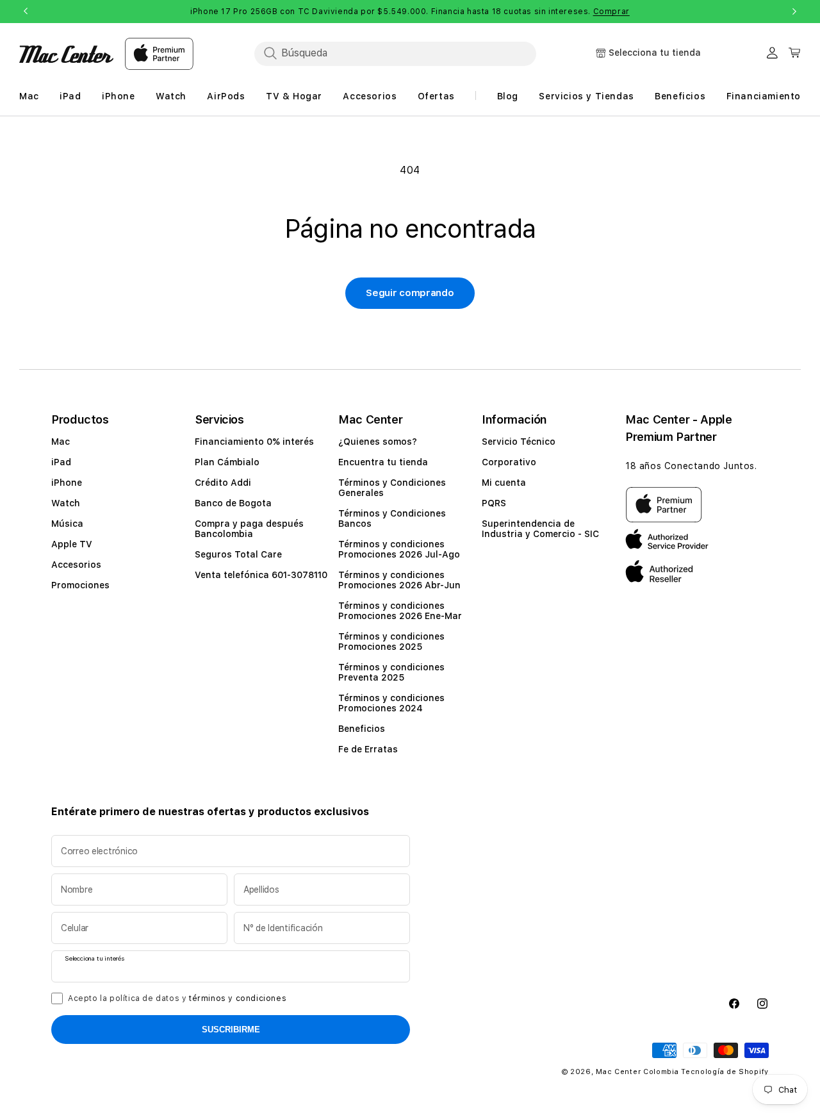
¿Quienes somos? (377, 441)
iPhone (66, 482)
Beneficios (361, 729)
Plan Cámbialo (227, 462)
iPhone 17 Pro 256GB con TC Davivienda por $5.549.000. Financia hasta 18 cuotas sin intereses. (410, 11)
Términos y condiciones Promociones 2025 (391, 641)
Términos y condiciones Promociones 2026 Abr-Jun (399, 580)
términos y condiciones (237, 998)
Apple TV (71, 544)
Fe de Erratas (368, 749)
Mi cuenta (504, 482)
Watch (65, 503)
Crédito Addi (223, 482)
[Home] (66, 54)
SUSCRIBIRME (231, 1029)
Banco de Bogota (233, 503)
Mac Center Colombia (637, 1072)
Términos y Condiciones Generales (392, 487)
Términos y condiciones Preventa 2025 (391, 672)
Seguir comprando (410, 293)
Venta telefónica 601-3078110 (261, 575)
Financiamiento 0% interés (254, 441)
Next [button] (794, 11)
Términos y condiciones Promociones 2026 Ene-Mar (400, 610)
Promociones (80, 585)
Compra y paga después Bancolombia (249, 528)
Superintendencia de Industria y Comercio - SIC (540, 528)
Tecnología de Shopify (725, 1072)
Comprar (611, 11)
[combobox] (395, 53)
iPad (61, 462)
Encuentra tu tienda (383, 462)
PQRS (494, 503)
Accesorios (76, 564)
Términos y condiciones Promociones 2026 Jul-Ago (399, 549)
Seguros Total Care (238, 554)
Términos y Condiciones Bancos (392, 518)
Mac (60, 441)
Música (67, 523)
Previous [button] (25, 11)
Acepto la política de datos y (177, 998)
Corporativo (509, 462)
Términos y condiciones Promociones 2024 (391, 703)
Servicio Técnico (518, 441)
